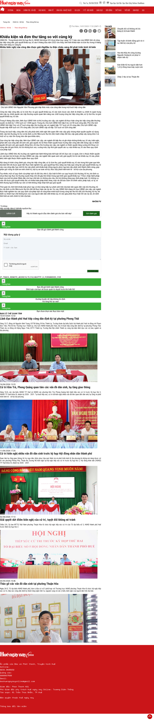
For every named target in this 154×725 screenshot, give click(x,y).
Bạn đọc (136, 10)
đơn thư (28, 208)
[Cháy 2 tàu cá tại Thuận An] (110, 81)
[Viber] (94, 31)
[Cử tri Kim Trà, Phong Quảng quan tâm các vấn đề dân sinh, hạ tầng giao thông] (48, 424)
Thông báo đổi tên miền (13, 706)
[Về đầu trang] (149, 716)
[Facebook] (104, 3)
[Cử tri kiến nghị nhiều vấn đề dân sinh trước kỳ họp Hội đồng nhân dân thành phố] (48, 490)
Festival (10, 10)
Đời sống (109, 10)
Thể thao (118, 10)
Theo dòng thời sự (32, 22)
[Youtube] (107, 3)
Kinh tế (50, 10)
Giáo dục (99, 10)
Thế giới (127, 10)
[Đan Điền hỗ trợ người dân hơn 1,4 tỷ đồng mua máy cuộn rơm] (110, 69)
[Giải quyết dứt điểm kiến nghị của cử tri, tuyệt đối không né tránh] (48, 554)
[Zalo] (90, 31)
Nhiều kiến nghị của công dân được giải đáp (22, 47)
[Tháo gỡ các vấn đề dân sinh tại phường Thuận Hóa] (48, 618)
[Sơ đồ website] (100, 3)
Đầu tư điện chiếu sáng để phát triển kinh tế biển (70, 47)
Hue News (42, 10)
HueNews (141, 3)
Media (18, 10)
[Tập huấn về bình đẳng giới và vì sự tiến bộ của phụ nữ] (110, 45)
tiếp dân (9, 208)
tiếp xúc (3, 208)
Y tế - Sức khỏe (88, 10)
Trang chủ (6, 22)
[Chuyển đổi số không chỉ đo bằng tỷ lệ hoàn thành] (110, 33)
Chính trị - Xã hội (18, 22)
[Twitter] (99, 31)
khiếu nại (21, 208)
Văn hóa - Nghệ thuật (64, 10)
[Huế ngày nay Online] (15, 5)
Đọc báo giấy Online (129, 3)
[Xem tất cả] (143, 10)
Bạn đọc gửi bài (116, 3)
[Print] (81, 31)
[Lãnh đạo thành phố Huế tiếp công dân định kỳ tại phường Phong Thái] (48, 357)
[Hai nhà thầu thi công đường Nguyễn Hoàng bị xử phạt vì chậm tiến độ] (110, 57)
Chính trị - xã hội (29, 10)
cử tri (15, 208)
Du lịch (77, 10)
